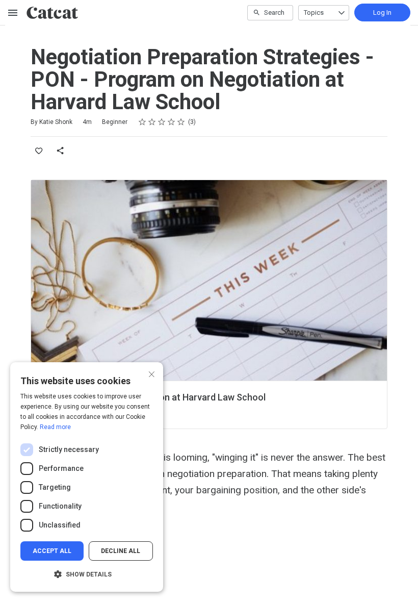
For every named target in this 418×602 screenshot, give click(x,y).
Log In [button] (382, 12)
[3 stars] (162, 122)
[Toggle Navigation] (13, 13)
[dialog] (86, 477)
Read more (55, 427)
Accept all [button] (52, 551)
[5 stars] (181, 122)
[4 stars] (171, 122)
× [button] (151, 373)
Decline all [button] (120, 551)
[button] (86, 574)
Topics (314, 12)
